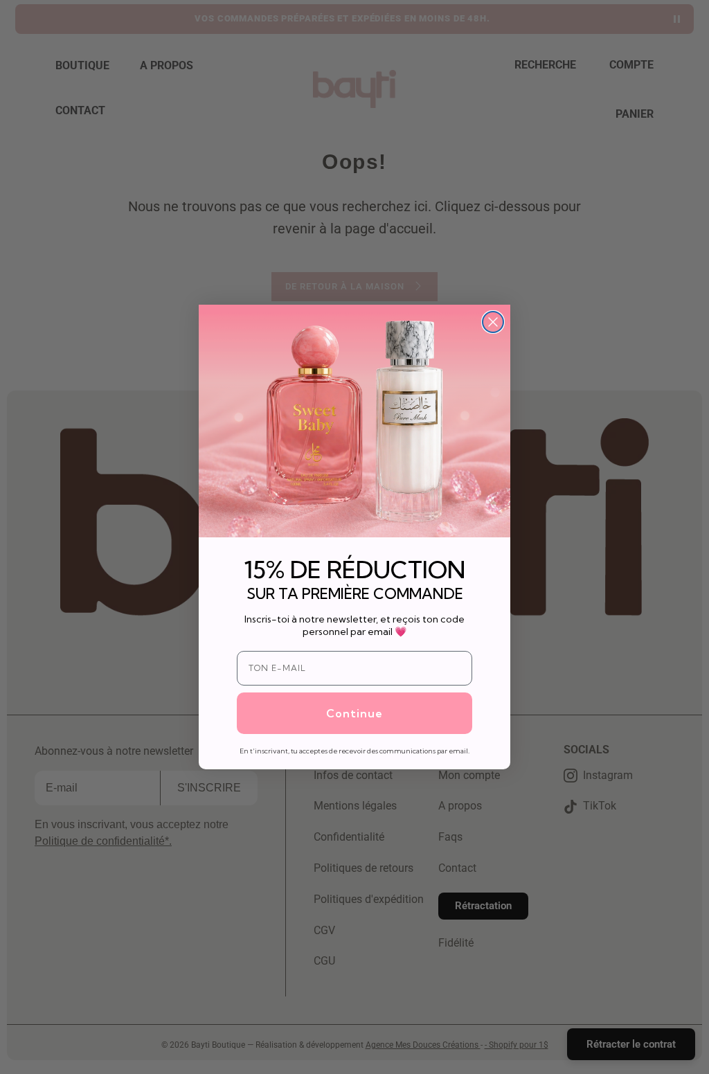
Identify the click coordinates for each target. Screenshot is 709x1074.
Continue (354, 713)
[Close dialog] (493, 322)
